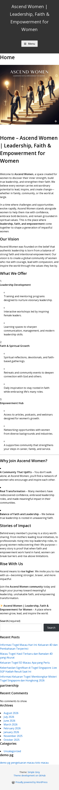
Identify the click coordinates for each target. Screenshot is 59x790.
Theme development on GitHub (30, 775)
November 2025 (13, 736)
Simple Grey (34, 772)
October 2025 (12, 739)
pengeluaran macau (23, 762)
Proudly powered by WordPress (31, 782)
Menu (31, 43)
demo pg (5, 762)
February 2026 (12, 728)
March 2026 (10, 724)
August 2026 (11, 713)
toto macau (42, 762)
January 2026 (11, 732)
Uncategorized (12, 751)
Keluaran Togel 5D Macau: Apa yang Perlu (25, 662)
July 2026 (9, 717)
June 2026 (9, 720)
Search (10, 621)
